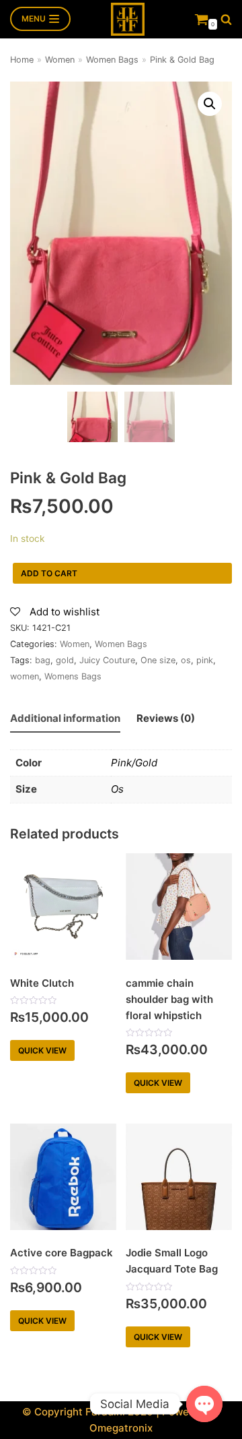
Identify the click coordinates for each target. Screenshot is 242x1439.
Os (117, 789)
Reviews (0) (165, 718)
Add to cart (49, 573)
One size (157, 660)
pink (204, 660)
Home (22, 60)
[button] (226, 19)
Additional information (65, 718)
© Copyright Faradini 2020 (87, 1411)
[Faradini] (128, 19)
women (24, 676)
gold (65, 660)
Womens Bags (73, 676)
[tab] (65, 719)
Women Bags (112, 60)
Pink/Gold (134, 762)
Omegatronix (121, 1427)
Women (60, 60)
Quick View (42, 1050)
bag (42, 660)
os (186, 660)
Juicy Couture (107, 660)
